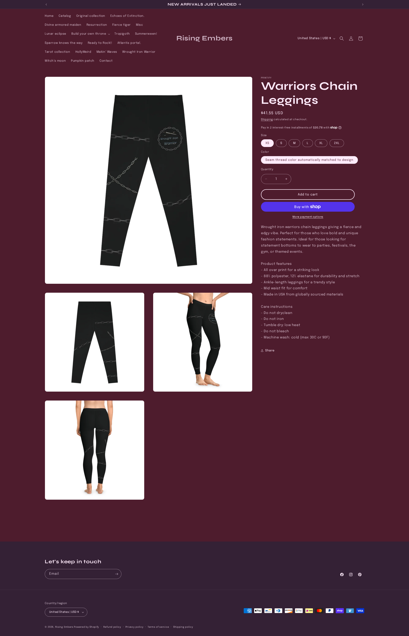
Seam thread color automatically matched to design (309, 159)
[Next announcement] (362, 4)
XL (321, 143)
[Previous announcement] (46, 4)
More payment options (307, 217)
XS (267, 143)
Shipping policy (183, 627)
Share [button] (270, 350)
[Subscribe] (116, 574)
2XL (337, 143)
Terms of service (158, 627)
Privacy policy (134, 627)
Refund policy (112, 627)
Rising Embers (64, 627)
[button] (90, 34)
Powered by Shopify (86, 627)
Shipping (267, 119)
